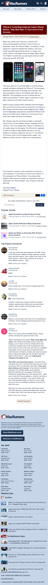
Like (19, 263)
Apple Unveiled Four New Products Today (24, 214)
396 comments (8, 195)
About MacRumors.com (12, 432)
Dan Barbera (4, 479)
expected (41, 128)
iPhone (16, 190)
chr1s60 (11, 281)
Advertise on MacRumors (13, 439)
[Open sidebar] (45, 3)
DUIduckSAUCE (13, 268)
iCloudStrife (12, 294)
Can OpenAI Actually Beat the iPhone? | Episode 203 (25, 569)
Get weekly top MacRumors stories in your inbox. (24, 201)
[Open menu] (2, 3)
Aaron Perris (27, 486)
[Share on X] (37, 195)
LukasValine (12, 314)
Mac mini (6, 9)
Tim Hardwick (28, 464)
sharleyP (11, 329)
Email (2, 452)
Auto (35, 582)
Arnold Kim (4, 448)
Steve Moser (4, 486)
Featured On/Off (6, 582)
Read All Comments (24, 401)
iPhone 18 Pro (30, 9)
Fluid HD (30, 582)
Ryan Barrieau (28, 479)
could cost (6, 58)
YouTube (8, 497)
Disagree (23, 263)
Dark (42, 582)
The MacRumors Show (16, 536)
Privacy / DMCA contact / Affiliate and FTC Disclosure (15, 575)
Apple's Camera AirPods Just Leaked (20, 517)
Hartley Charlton (42, 226)
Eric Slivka (27, 448)
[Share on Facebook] (43, 195)
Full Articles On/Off (17, 582)
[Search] (42, 3)
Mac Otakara (11, 188)
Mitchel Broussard (6, 464)
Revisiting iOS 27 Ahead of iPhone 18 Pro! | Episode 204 (26, 562)
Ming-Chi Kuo (34, 109)
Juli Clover (4, 456)
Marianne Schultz (29, 471)
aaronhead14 (12, 248)
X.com (7, 452)
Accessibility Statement (7, 578)
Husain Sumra (34, 36)
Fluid (25, 582)
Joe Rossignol (41, 216)
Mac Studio (17, 9)
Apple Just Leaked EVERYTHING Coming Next (23, 523)
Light (39, 582)
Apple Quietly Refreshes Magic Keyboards (24, 223)
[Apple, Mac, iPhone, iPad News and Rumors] (16, 6)
